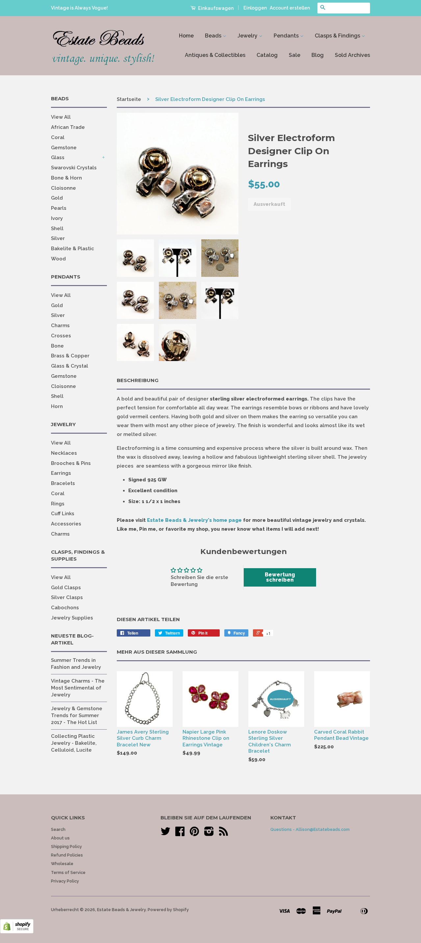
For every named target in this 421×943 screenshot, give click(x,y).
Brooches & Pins (71, 463)
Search (58, 829)
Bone (57, 346)
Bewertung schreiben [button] (280, 577)
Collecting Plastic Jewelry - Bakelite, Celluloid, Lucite (74, 743)
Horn (57, 406)
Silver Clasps (67, 597)
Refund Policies (67, 855)
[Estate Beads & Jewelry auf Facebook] (180, 833)
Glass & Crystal (69, 366)
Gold (57, 198)
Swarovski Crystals (74, 168)
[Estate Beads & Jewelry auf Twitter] (165, 833)
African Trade (68, 127)
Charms (60, 325)
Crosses (61, 336)
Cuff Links (62, 514)
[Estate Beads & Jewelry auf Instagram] (209, 833)
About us (60, 837)
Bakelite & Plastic (72, 249)
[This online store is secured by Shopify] (17, 932)
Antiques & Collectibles (215, 55)
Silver (58, 238)
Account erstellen (290, 8)
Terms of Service (68, 872)
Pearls (58, 208)
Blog (317, 55)
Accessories (66, 524)
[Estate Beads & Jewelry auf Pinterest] (194, 833)
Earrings (61, 473)
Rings (57, 504)
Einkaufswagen (215, 8)
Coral (57, 137)
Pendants (287, 36)
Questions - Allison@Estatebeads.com (310, 829)
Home (186, 36)
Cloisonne (63, 188)
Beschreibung (138, 380)
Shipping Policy (66, 846)
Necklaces (64, 453)
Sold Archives (352, 55)
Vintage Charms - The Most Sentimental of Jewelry (78, 688)
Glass (57, 157)
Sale (294, 55)
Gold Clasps (66, 588)
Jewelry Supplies (72, 618)
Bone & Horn (66, 178)
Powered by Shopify (168, 909)
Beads (214, 36)
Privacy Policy (65, 881)
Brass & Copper (70, 356)
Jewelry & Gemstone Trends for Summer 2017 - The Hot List (76, 715)
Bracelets (63, 483)
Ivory (57, 218)
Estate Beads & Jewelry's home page (194, 520)
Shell (57, 228)
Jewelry (248, 36)
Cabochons (65, 608)
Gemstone (64, 148)
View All (61, 117)
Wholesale (62, 863)
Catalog (267, 55)
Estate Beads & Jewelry (121, 909)
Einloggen (255, 8)
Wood (58, 259)
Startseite (129, 99)
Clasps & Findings (338, 36)
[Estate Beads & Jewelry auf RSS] (223, 833)
